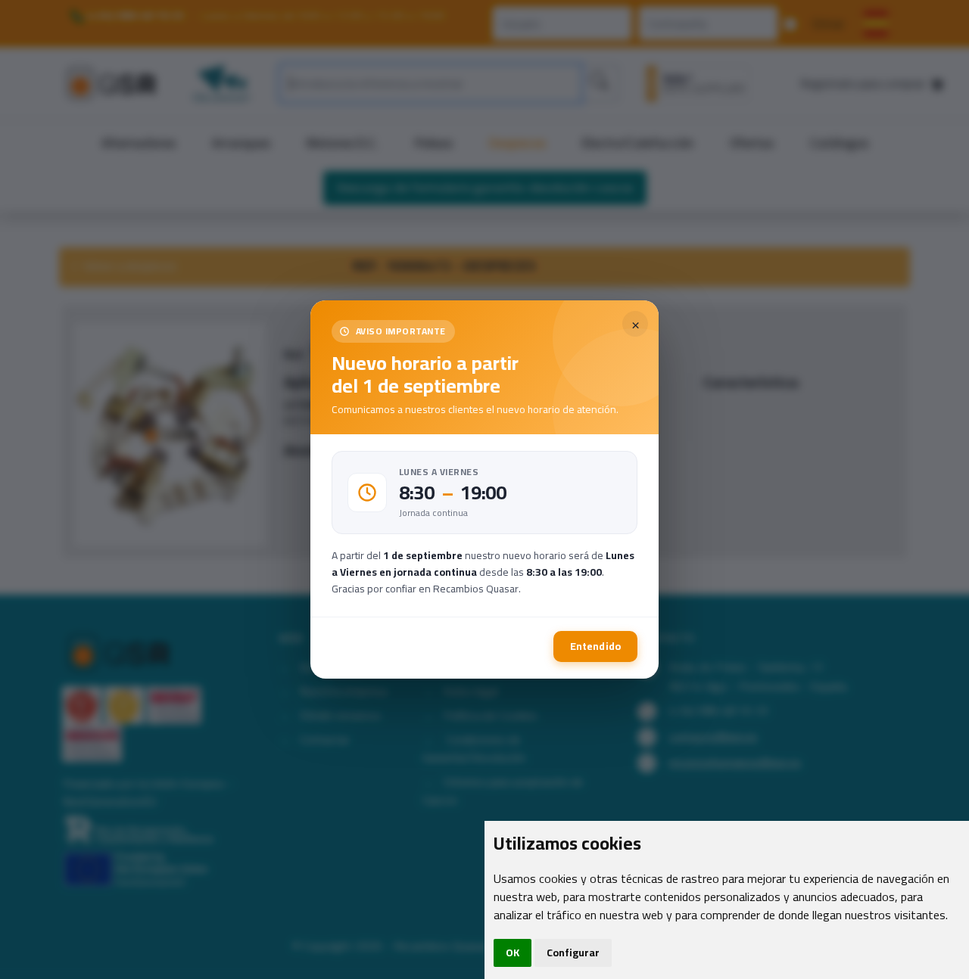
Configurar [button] (573, 952)
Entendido (595, 646)
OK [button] (512, 952)
